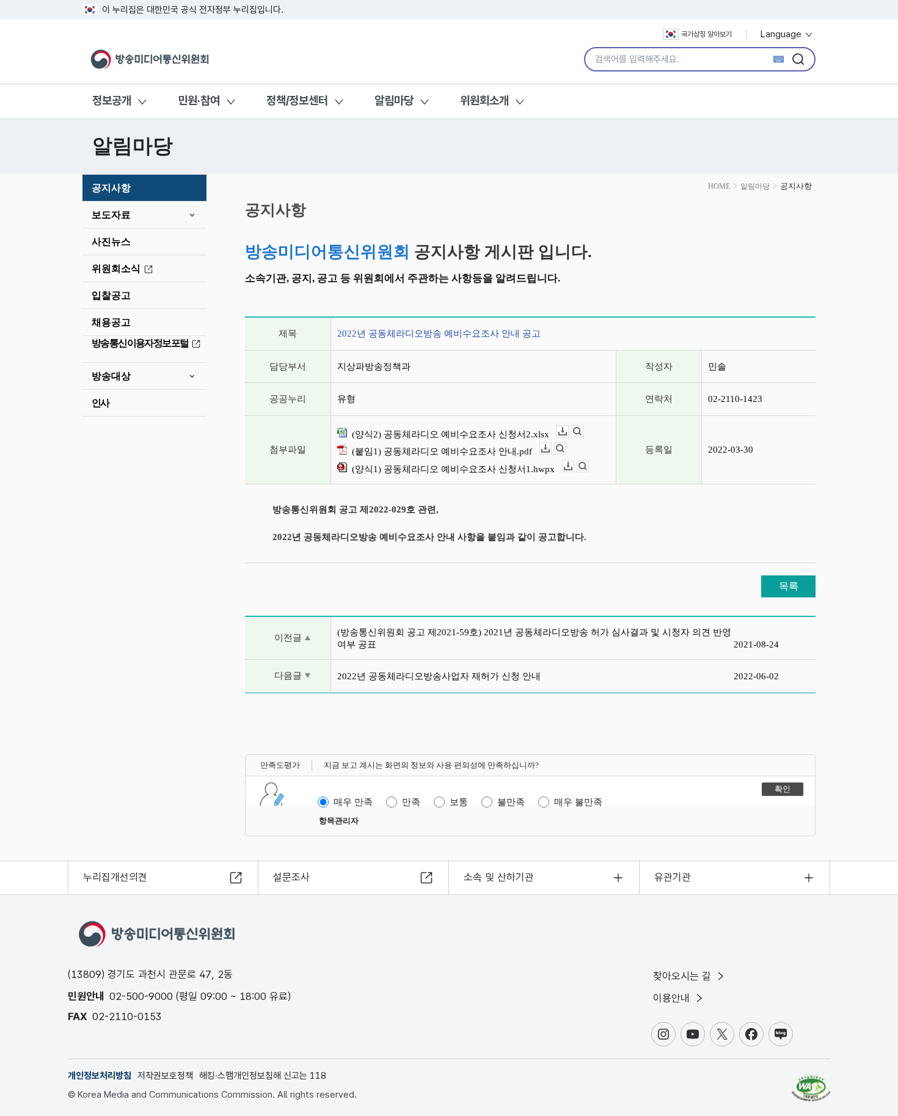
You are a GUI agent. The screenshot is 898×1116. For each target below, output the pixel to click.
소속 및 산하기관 (499, 877)
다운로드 (568, 431)
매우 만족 (353, 802)
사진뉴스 (111, 241)
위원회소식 (116, 268)
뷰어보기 (588, 466)
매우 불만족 (578, 802)
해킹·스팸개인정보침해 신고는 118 (262, 1075)
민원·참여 (199, 100)
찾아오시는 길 (683, 976)
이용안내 (673, 998)
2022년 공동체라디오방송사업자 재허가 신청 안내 (439, 676)
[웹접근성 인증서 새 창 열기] (811, 1082)
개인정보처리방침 (99, 1075)
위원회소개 (484, 100)
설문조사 (291, 877)
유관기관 (672, 877)
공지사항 (111, 188)
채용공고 (111, 322)
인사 (100, 403)
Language (782, 34)
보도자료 (111, 215)
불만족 (511, 802)
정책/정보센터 (297, 100)
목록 (788, 586)
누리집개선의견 (115, 877)
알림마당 (394, 100)
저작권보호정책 (165, 1075)
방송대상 (111, 376)
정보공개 (111, 100)
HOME (719, 186)
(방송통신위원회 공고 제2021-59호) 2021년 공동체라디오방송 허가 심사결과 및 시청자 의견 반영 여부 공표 (534, 638)
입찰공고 (111, 295)
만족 (411, 802)
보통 (459, 802)
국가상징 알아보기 (706, 34)
